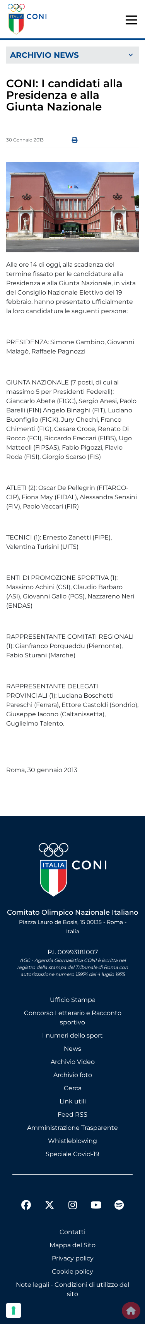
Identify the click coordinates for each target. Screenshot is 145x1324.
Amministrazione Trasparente (72, 1127)
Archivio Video (73, 1061)
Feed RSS (72, 1114)
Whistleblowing (72, 1141)
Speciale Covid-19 (72, 1154)
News (72, 1048)
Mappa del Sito (72, 1245)
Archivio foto (72, 1075)
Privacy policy (73, 1258)
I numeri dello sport (72, 1035)
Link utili (73, 1101)
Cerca (73, 1088)
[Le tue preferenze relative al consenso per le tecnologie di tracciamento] (13, 1310)
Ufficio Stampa (73, 999)
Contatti (72, 1232)
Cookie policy (72, 1271)
